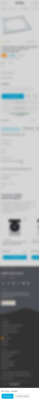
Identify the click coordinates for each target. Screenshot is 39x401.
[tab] (28, 128)
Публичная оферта (7, 378)
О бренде (5, 322)
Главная (3, 8)
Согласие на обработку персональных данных (16, 375)
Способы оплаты (7, 362)
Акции (7, 338)
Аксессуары (24, 8)
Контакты (5, 345)
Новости (4, 341)
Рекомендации (7, 355)
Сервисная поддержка (10, 352)
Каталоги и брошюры (9, 332)
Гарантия (4, 368)
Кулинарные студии (8, 328)
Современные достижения (11, 325)
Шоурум (4, 335)
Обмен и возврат (7, 365)
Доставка (4, 359)
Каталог (13, 8)
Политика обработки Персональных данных (15, 372)
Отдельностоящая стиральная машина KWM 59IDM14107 (15, 243)
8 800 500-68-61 (12, 273)
